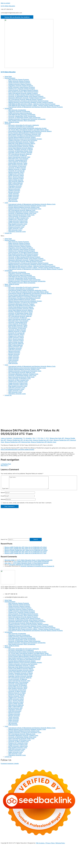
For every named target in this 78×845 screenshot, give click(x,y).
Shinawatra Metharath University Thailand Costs (23, 212)
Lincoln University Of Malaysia (17, 155)
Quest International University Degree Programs (23, 93)
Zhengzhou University (15, 186)
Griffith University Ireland (16, 175)
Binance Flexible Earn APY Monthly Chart (43, 442)
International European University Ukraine (21, 146)
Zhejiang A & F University (16, 174)
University (8, 123)
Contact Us (8, 233)
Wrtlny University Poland (15, 178)
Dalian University (13, 196)
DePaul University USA (15, 184)
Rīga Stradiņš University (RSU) (17, 164)
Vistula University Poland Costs (17, 221)
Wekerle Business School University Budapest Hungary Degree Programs (30, 102)
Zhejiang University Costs (16, 227)
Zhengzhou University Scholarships (19, 111)
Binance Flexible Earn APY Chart (43, 440)
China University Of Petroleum (17, 161)
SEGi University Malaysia (16, 181)
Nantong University (14, 189)
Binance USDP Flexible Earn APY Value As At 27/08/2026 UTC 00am (26, 547)
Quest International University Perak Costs (21, 215)
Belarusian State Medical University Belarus (21, 143)
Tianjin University (13, 193)
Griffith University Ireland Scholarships (20, 113)
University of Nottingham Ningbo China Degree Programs (25, 96)
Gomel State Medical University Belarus (20, 148)
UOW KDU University (14, 187)
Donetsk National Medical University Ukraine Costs (23, 207)
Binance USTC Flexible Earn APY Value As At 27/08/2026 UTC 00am (26, 548)
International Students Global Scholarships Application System (27, 128)
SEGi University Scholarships (17, 110)
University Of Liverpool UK (16, 170)
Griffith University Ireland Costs (18, 222)
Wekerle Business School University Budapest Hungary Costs (27, 205)
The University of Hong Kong (17, 166)
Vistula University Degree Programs (19, 82)
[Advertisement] (39, 410)
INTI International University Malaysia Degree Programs (25, 99)
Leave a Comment (6, 438)
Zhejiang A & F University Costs (18, 219)
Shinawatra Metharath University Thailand (21, 142)
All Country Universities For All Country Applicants (23, 125)
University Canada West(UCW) (17, 160)
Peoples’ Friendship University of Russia (20, 149)
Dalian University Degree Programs (19, 81)
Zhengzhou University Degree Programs (20, 85)
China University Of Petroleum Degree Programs (23, 90)
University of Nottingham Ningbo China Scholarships (24, 117)
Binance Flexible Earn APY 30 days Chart (19, 440)
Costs (6, 202)
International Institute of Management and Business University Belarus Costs (31, 204)
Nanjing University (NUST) (16, 172)
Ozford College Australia (15, 180)
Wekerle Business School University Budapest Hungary (25, 139)
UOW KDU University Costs (16, 225)
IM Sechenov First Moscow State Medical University (24, 136)
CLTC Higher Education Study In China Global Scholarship (34, 560)
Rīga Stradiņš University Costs (17, 224)
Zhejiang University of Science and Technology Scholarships (26, 119)
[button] (17, 17)
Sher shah (8, 563)
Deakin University (13, 195)
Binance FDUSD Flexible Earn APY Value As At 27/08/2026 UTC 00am (26, 550)
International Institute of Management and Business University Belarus (30, 131)
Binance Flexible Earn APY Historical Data (17, 442)
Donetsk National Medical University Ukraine (22, 137)
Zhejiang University (14, 190)
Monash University (14, 192)
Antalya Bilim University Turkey (17, 163)
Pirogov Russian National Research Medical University (24, 132)
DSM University (13, 201)
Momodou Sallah (10, 560)
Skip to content (5, 3)
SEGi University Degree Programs (18, 79)
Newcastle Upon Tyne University (18, 158)
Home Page (8, 76)
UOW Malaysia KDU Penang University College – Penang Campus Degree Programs (34, 105)
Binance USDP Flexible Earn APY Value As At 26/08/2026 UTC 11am (25, 553)
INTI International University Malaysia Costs (21, 210)
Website (3, 499)
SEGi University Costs (15, 230)
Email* (3, 496)
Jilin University (12, 199)
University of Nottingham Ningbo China (20, 151)
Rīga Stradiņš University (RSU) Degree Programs (23, 91)
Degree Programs (10, 78)
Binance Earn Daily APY (57, 438)
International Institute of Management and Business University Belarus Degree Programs (35, 107)
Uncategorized (17, 438)
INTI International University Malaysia (19, 154)
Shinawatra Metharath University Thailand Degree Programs (26, 98)
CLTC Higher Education (8, 6)
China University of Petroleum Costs (19, 216)
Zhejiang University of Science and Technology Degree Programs (28, 101)
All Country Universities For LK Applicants (21, 126)
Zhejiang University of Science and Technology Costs (24, 208)
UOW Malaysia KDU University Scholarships (21, 114)
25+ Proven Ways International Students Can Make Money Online (28, 129)
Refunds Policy (60, 843)
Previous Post (6, 464)
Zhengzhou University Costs (17, 231)
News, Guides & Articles (12, 122)
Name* (3, 492)
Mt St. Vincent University (16, 177)
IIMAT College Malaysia (15, 183)
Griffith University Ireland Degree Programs (21, 87)
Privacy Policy (50, 843)
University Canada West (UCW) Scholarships (22, 116)
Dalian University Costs (15, 228)
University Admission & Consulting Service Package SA (26, 564)
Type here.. (5, 488)
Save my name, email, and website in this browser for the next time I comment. (27, 502)
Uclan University (13, 198)
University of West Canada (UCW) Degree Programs (24, 94)
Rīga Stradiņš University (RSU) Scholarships (21, 120)
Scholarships (8, 108)
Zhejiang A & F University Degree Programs (21, 88)
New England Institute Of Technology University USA (24, 134)
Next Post (4, 465)
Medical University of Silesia (17, 169)
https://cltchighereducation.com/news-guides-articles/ (17, 449)
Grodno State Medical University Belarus (20, 145)
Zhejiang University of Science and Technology (22, 140)
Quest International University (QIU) (19, 157)
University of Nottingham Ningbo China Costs (22, 213)
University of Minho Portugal (17, 167)
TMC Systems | (41, 843)
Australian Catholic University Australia (20, 152)
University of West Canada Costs (18, 218)
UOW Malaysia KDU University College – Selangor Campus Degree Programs (31, 104)
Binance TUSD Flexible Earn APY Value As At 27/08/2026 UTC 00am (26, 551)
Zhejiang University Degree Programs (19, 84)
